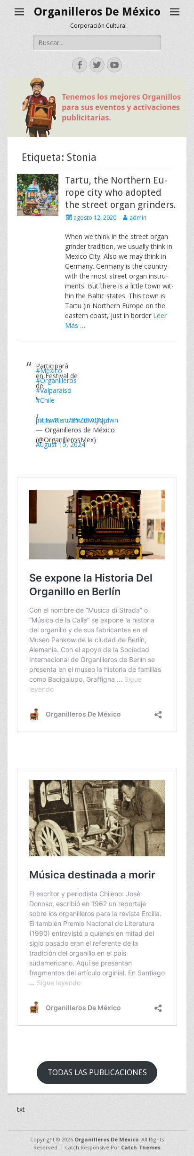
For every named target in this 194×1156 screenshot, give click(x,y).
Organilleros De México (97, 11)
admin (137, 218)
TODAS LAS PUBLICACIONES (97, 1072)
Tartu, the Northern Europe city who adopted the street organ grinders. (120, 192)
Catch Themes (141, 1147)
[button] (37, 194)
